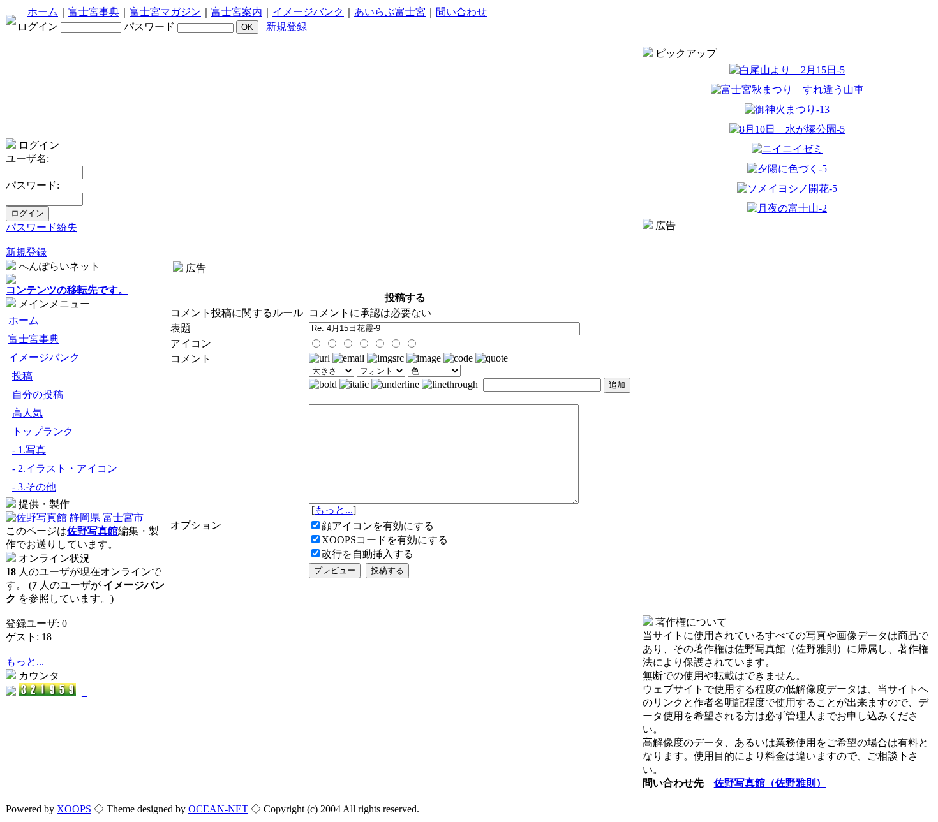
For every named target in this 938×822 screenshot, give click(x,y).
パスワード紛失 (41, 227)
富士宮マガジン (165, 11)
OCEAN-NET (218, 809)
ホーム (42, 11)
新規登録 (286, 26)
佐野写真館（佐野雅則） (770, 782)
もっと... (25, 661)
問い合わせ (461, 11)
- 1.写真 (29, 449)
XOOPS (74, 809)
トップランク (42, 431)
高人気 (27, 412)
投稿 (22, 376)
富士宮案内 (236, 11)
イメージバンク (308, 11)
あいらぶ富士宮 (390, 11)
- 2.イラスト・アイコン (64, 468)
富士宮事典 (93, 11)
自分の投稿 (37, 394)
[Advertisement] (405, 280)
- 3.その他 (34, 486)
